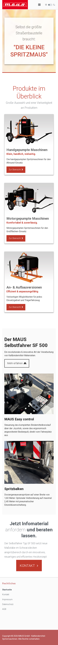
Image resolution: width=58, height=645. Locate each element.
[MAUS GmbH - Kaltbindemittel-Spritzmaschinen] (15, 4)
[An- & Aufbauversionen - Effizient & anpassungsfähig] (29, 267)
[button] (39, 5)
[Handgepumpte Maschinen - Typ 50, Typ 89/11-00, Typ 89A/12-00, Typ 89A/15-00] (29, 130)
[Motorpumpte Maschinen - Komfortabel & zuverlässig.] (29, 198)
